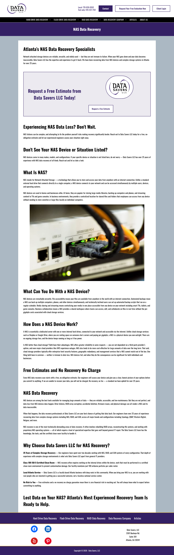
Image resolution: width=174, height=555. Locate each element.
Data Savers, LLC (94, 550)
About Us (144, 19)
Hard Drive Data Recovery (37, 19)
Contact (106, 8)
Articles (133, 19)
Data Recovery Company (114, 19)
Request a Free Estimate (101, 108)
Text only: (87, 9)
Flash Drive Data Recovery (65, 19)
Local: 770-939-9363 (86, 7)
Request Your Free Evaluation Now (132, 8)
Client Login (161, 8)
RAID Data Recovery (90, 19)
